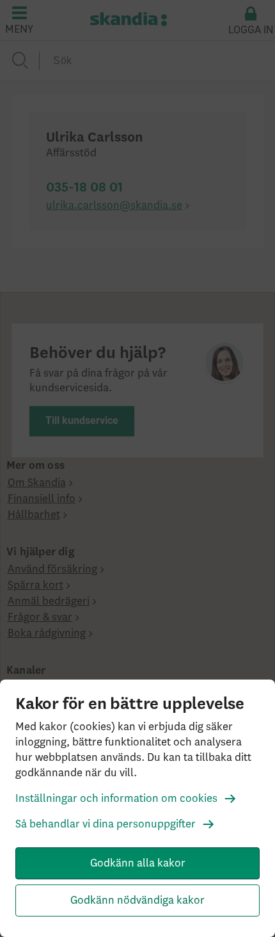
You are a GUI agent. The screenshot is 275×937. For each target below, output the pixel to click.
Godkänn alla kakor (137, 863)
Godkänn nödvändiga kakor (137, 900)
